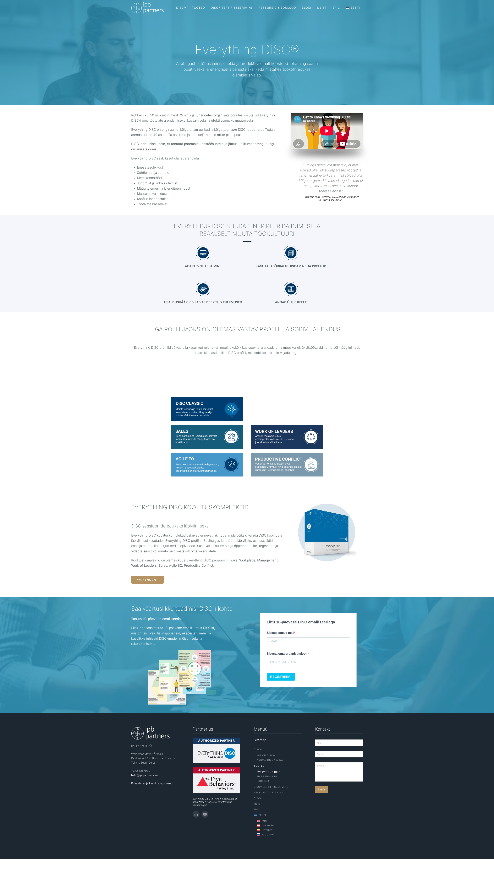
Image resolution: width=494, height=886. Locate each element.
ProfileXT (264, 780)
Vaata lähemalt (147, 579)
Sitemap (260, 740)
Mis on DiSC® (266, 755)
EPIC (336, 7)
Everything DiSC (269, 772)
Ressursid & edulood (277, 7)
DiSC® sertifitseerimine (232, 7)
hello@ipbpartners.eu (144, 775)
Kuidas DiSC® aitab (270, 759)
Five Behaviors (267, 776)
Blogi (306, 7)
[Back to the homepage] (147, 7)
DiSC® (181, 7)
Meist (322, 7)
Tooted (198, 7)
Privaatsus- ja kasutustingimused (152, 783)
